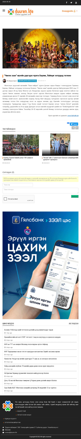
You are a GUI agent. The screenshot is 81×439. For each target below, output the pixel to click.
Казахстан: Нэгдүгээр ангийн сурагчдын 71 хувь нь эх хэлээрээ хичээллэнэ (30, 359)
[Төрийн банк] (40, 265)
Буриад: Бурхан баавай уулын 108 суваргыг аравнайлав (18, 159)
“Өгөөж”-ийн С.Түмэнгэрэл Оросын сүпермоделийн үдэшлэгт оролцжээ (60, 159)
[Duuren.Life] (20, 11)
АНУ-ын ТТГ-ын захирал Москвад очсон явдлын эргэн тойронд (26, 344)
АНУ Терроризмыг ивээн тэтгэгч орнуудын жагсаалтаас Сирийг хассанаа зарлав (32, 352)
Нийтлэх (75, 196)
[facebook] (66, 2)
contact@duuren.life (11, 432)
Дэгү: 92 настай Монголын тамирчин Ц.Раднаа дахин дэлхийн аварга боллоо (30, 380)
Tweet (75, 124)
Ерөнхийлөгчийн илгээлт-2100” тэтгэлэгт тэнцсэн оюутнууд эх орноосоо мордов (32, 337)
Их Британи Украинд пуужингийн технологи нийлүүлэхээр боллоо (26, 373)
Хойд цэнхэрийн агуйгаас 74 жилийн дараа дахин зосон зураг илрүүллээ (29, 366)
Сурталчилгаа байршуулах (13, 422)
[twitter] (71, 2)
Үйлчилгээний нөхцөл (24, 415)
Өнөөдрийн (67, 11)
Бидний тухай (21, 411)
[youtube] (76, 2)
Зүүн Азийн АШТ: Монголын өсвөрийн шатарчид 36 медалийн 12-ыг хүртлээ (30, 388)
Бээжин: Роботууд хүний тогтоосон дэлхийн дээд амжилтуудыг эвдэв (28, 330)
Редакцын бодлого (10, 418)
